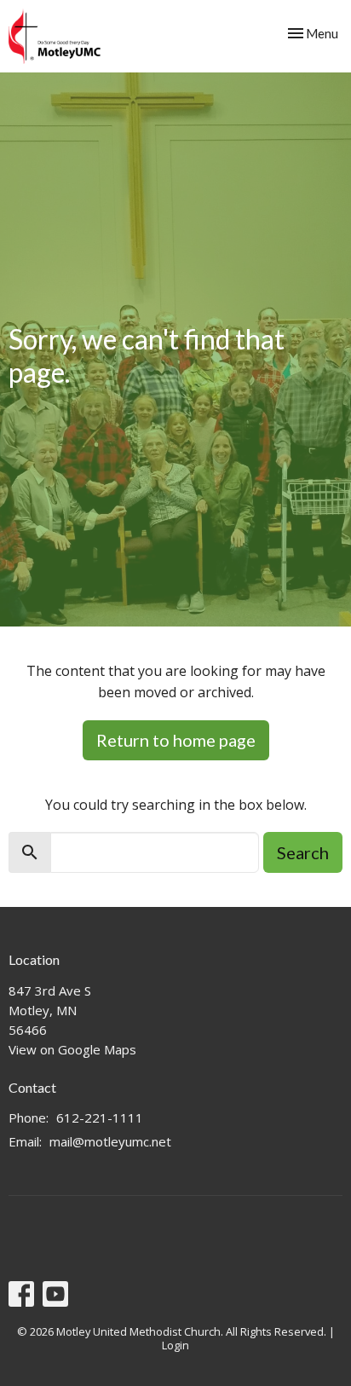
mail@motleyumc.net (110, 1141)
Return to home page (176, 740)
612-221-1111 (99, 1117)
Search (303, 852)
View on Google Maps (72, 1049)
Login (175, 1345)
